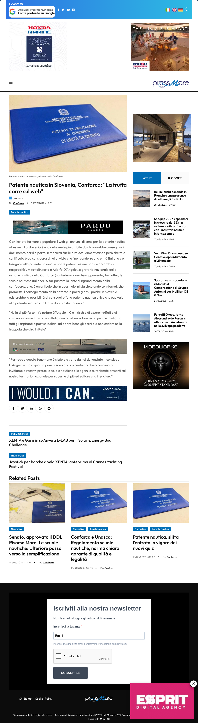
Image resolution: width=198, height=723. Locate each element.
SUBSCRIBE (70, 672)
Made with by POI (99, 718)
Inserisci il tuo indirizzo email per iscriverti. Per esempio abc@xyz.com (90, 644)
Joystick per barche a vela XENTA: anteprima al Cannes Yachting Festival (65, 464)
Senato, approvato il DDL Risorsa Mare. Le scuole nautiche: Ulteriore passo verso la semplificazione (35, 545)
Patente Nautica (19, 212)
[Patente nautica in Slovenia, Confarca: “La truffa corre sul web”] (31, 408)
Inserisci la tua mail (67, 626)
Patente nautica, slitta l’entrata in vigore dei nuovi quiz (156, 542)
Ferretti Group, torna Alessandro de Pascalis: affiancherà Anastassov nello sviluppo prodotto (170, 320)
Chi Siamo (25, 698)
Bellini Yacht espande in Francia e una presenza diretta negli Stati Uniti (170, 195)
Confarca (18, 203)
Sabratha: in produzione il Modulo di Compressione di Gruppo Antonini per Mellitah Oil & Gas (171, 287)
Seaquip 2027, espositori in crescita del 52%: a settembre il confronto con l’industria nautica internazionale (171, 226)
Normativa (16, 528)
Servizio (18, 198)
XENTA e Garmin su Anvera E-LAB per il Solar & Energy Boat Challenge (61, 442)
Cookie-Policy (43, 698)
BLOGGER (175, 178)
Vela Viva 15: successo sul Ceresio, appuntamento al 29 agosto (171, 256)
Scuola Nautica (98, 528)
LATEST (147, 178)
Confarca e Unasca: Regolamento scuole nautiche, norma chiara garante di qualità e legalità (95, 548)
